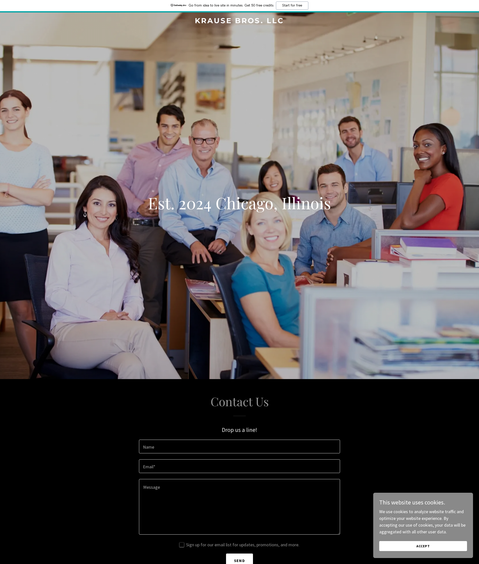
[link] (239, 21)
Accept (423, 546)
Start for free (292, 5)
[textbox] (239, 446)
